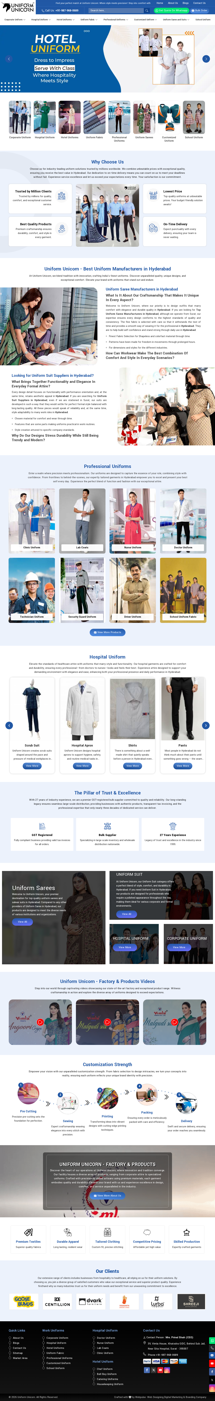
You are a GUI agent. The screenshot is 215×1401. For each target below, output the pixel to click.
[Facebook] (147, 1370)
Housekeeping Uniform (110, 1384)
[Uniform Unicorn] (18, 7)
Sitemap (18, 1353)
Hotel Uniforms (64, 19)
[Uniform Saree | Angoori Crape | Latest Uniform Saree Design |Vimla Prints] (40, 1022)
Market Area (20, 1358)
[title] (147, 10)
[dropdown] (24, 19)
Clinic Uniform (105, 1353)
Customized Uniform (144, 19)
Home (160, 3)
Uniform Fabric (88, 19)
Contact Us (199, 3)
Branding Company (196, 1397)
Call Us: (61, 10)
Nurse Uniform (105, 1343)
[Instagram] (167, 1370)
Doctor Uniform (106, 1338)
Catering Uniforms (107, 1379)
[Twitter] (154, 1370)
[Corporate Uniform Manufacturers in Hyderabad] (107, 59)
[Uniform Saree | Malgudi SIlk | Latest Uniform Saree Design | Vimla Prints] (107, 1022)
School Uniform (203, 19)
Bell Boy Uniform (107, 1374)
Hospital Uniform (39, 19)
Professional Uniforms (114, 19)
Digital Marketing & (174, 1397)
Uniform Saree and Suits (174, 19)
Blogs (186, 3)
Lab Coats (103, 1348)
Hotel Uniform (103, 1361)
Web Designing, (155, 1397)
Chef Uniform (105, 1369)
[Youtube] (160, 1370)
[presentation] (9, 725)
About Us (173, 3)
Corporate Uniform (14, 19)
